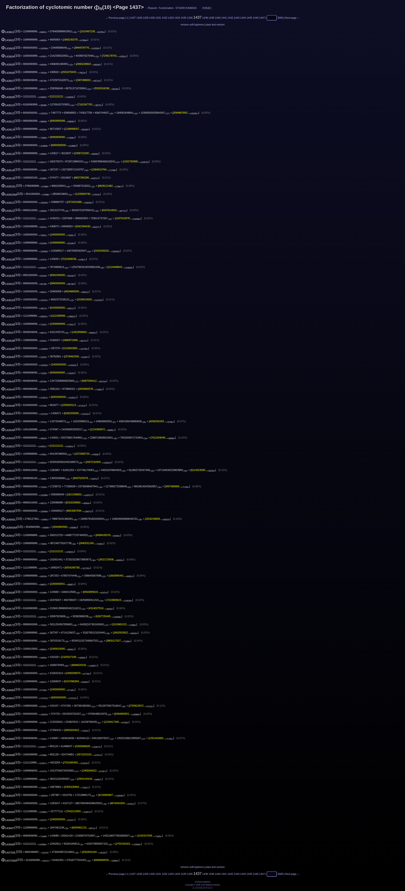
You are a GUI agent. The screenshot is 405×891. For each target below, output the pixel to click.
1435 (183, 17)
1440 (218, 17)
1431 (158, 17)
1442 (230, 17)
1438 (205, 17)
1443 (237, 17)
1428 (139, 17)
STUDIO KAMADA (185, 8)
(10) (10, 31)
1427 (133, 17)
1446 (256, 17)
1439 (211, 17)
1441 (224, 17)
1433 (171, 17)
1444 (243, 17)
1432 (164, 17)
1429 (145, 17)
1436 (190, 17)
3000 (280, 17)
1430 (152, 17)
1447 (262, 17)
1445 (249, 17)
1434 (177, 17)
